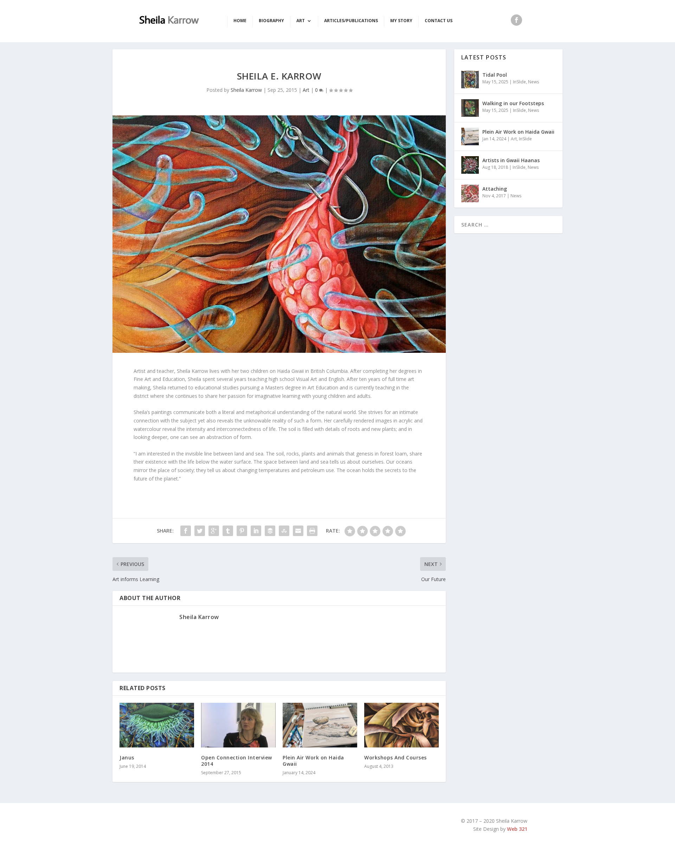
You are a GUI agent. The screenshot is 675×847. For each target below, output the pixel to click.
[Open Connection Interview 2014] (238, 725)
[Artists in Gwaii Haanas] (470, 165)
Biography (271, 21)
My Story (401, 21)
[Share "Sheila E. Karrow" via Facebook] (186, 531)
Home (239, 21)
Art (300, 21)
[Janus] (157, 725)
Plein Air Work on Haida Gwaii (313, 760)
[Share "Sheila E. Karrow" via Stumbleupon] (284, 531)
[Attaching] (470, 193)
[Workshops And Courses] (401, 725)
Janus (127, 757)
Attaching (494, 188)
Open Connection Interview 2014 (236, 760)
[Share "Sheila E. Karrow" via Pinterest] (242, 531)
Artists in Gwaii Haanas (511, 160)
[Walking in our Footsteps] (470, 108)
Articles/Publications (351, 21)
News (533, 82)
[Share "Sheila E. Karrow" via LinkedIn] (256, 531)
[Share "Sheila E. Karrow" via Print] (312, 531)
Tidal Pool (494, 74)
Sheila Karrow (246, 90)
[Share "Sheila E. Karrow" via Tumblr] (228, 531)
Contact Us (438, 21)
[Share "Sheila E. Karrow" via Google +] (214, 531)
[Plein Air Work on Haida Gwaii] (320, 725)
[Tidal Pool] (470, 79)
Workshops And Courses (395, 757)
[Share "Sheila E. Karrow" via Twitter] (200, 531)
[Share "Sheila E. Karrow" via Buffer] (270, 531)
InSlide (519, 82)
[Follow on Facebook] (516, 20)
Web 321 (517, 829)
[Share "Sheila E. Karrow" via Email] (298, 531)
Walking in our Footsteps (513, 103)
